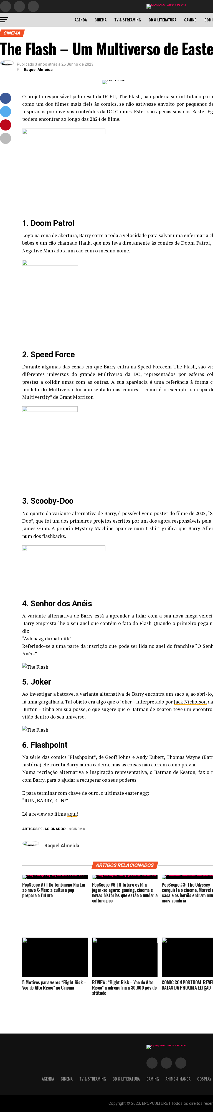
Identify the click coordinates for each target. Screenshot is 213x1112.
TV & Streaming (127, 20)
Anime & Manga (178, 1079)
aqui (72, 814)
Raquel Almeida (38, 69)
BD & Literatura (162, 20)
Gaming (190, 20)
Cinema (100, 20)
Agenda (81, 20)
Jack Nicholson (190, 701)
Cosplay (204, 1079)
